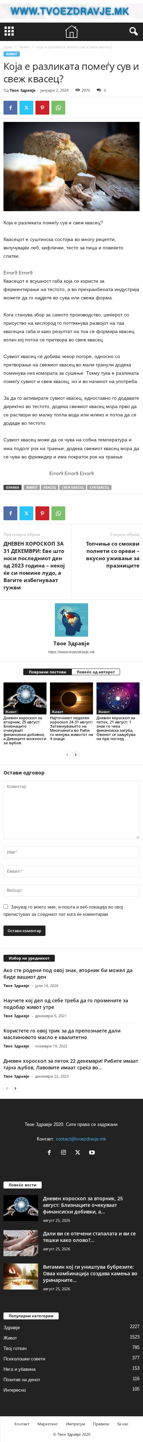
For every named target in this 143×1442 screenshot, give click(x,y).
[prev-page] (67, 754)
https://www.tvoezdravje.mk (71, 652)
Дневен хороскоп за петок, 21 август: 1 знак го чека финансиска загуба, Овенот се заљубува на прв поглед (115, 728)
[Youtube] (92, 1153)
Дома (7, 46)
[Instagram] (65, 1153)
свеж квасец (73, 487)
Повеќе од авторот (96, 671)
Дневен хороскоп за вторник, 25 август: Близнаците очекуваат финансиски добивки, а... (83, 1205)
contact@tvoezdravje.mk (81, 1139)
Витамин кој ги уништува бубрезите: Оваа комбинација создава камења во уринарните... (90, 1273)
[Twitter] (26, 108)
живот (31, 487)
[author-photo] (71, 620)
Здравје (11, 1327)
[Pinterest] (42, 108)
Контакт (22, 1423)
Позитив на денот (21, 1379)
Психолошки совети (24, 1358)
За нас (122, 1423)
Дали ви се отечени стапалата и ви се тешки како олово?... (89, 1236)
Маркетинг (47, 1423)
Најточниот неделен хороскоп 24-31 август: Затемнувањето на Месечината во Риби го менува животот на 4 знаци (71, 728)
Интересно (14, 1390)
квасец (49, 487)
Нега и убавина (19, 1369)
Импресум (75, 1423)
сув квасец (99, 487)
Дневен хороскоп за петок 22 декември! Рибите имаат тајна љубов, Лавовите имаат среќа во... (70, 1064)
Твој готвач (15, 1348)
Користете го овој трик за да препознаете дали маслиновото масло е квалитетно (61, 1034)
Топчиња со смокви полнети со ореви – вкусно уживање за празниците (113, 554)
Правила (101, 1423)
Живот (24, 46)
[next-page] (75, 754)
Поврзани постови (47, 671)
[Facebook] (10, 108)
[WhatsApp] (58, 108)
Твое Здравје (23, 90)
